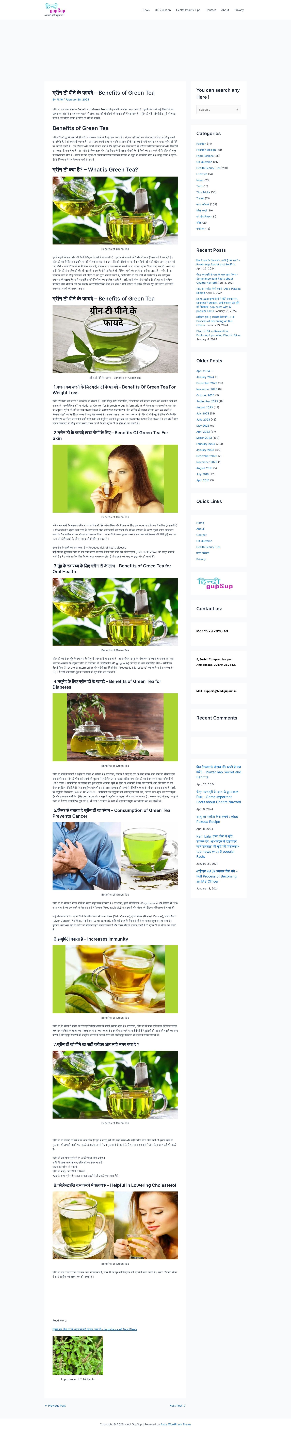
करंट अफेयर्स (202, 204)
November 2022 (206, 462)
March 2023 (204, 437)
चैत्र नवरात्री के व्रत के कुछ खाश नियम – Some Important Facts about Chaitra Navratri (217, 278)
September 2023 (207, 401)
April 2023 (203, 431)
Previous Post (55, 1405)
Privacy (239, 10)
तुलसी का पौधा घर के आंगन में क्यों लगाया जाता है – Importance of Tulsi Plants (95, 1329)
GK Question (163, 10)
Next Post (178, 1405)
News (146, 10)
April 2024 (203, 371)
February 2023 (205, 443)
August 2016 (204, 468)
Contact (211, 10)
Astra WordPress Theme (176, 1424)
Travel (200, 198)
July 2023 (202, 413)
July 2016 (202, 474)
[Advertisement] (145, 45)
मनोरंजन (200, 228)
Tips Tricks (203, 192)
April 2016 (202, 480)
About (225, 10)
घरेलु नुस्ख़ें (201, 210)
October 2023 (205, 395)
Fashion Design (206, 149)
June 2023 (203, 419)
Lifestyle (201, 174)
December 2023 (206, 383)
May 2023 (202, 425)
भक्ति (198, 222)
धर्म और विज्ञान (203, 216)
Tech (199, 186)
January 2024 (205, 377)
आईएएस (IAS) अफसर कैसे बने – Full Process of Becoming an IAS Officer (215, 321)
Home (200, 522)
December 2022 (206, 456)
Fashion (201, 143)
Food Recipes (205, 155)
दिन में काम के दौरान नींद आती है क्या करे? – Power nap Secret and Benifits (218, 772)
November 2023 (206, 389)
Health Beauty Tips (188, 10)
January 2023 (205, 450)
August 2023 (204, 407)
